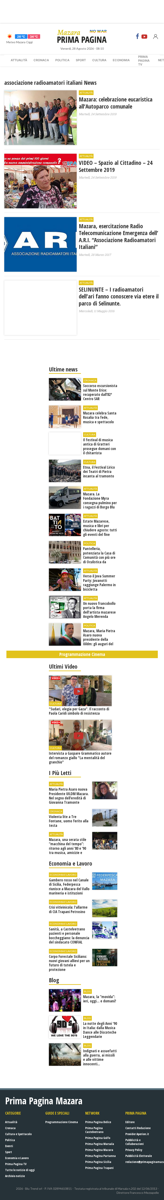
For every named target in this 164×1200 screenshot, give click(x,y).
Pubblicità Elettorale (138, 1156)
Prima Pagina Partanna (100, 1156)
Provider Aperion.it (137, 1134)
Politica (62, 60)
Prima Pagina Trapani (99, 1168)
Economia (121, 60)
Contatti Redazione (138, 1128)
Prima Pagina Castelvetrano (94, 1130)
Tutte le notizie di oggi (20, 1170)
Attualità (19, 60)
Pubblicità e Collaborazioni (134, 1142)
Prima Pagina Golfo (97, 1138)
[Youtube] (144, 36)
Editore (130, 1122)
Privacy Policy (133, 1150)
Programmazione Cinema (61, 1122)
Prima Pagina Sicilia (98, 1162)
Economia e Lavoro (17, 1158)
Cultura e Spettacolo (18, 1134)
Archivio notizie (15, 1176)
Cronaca (41, 60)
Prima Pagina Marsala (99, 1144)
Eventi (9, 1146)
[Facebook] (137, 36)
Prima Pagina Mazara (99, 1150)
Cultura (99, 60)
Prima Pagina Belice (98, 1122)
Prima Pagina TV (15, 1164)
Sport (81, 60)
